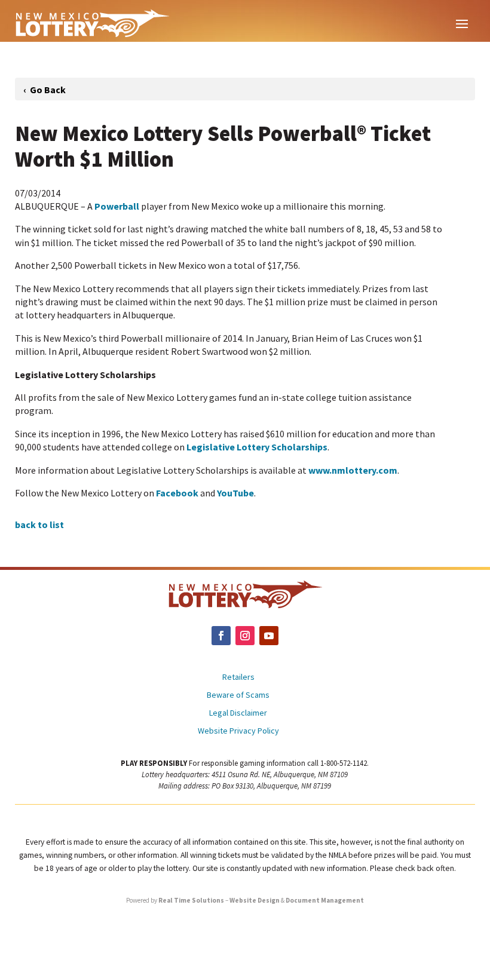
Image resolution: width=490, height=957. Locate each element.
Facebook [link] (177, 493)
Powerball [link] (116, 206)
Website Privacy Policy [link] (238, 731)
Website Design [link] (254, 900)
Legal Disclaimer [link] (238, 713)
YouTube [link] (235, 493)
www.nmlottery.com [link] (352, 470)
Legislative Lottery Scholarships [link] (256, 447)
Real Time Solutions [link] (191, 900)
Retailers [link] (238, 677)
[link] (92, 22)
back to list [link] (39, 524)
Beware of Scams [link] (238, 695)
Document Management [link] (325, 900)
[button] (461, 22)
